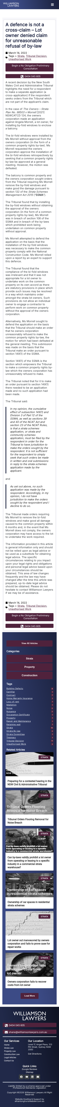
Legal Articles (10, 1057)
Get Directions (35, 1054)
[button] (30, 996)
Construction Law (12, 1054)
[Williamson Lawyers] (11, 5)
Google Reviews (29, 1069)
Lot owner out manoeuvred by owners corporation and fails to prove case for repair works (29, 943)
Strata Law (9, 1048)
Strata (20, 56)
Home (6, 1045)
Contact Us (9, 1060)
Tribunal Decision (36, 56)
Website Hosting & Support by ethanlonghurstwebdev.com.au (29, 1100)
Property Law (10, 1051)
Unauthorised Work (19, 59)
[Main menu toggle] (52, 4)
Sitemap (29, 1072)
